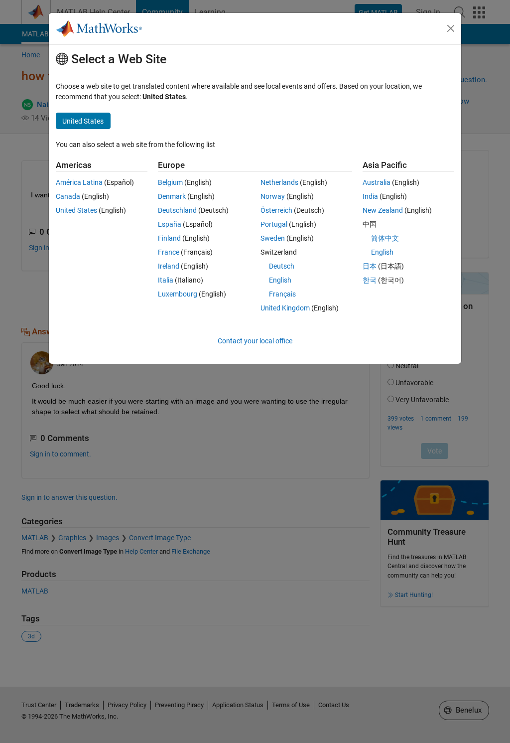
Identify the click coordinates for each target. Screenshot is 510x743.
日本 (370, 266)
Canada (68, 196)
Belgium (170, 182)
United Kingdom (285, 308)
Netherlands (279, 182)
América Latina (79, 182)
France (168, 252)
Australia (376, 182)
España (169, 224)
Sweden (272, 238)
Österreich (276, 210)
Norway (272, 196)
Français (282, 294)
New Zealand (383, 210)
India (370, 196)
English (280, 280)
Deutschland (177, 210)
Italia (165, 280)
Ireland (168, 266)
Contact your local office (255, 341)
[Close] (451, 28)
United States (76, 210)
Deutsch (281, 266)
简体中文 (385, 238)
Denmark (172, 196)
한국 (370, 280)
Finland (169, 238)
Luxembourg (177, 294)
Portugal (273, 224)
